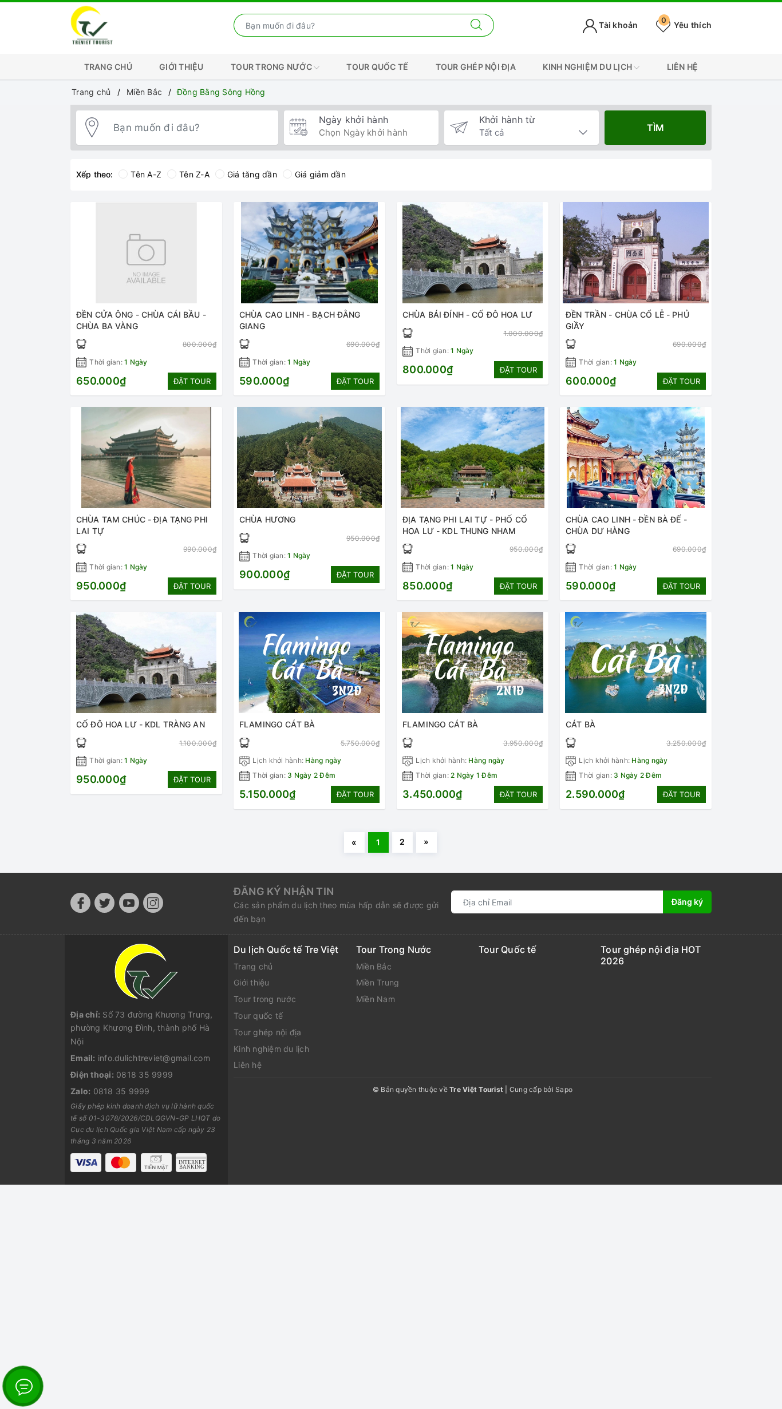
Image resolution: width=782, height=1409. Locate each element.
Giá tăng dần (252, 174)
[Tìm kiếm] (476, 25)
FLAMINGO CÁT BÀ (277, 724)
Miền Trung (378, 982)
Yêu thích (686, 25)
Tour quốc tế (377, 67)
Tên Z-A (194, 174)
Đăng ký (687, 902)
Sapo (563, 1089)
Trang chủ (108, 67)
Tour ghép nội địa (476, 67)
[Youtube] (129, 903)
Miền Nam (375, 999)
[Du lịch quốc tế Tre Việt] (91, 24)
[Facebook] (80, 903)
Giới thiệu (181, 67)
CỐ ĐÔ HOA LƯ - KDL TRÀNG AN (140, 724)
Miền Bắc (374, 966)
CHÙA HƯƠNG (267, 519)
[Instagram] (153, 903)
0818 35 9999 (144, 1074)
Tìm (655, 127)
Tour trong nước (272, 67)
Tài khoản (617, 25)
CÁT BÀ (580, 724)
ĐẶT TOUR (192, 381)
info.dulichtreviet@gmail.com (154, 1058)
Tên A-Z (146, 174)
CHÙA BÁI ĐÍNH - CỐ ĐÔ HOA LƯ (467, 314)
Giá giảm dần (320, 174)
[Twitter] (104, 903)
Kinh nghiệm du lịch (588, 67)
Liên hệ (682, 67)
